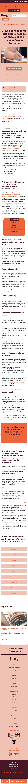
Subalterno (14, 694)
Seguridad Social (14, 691)
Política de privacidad (13, 766)
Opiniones (14, 718)
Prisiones (14, 699)
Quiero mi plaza (14, 10)
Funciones (14, 587)
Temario (14, 560)
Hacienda (14, 680)
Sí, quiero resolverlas (14, 439)
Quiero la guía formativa (14, 74)
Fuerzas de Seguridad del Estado (14, 673)
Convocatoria (14, 576)
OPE (14, 565)
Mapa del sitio (13, 768)
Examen (14, 571)
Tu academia (14, 710)
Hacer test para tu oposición (14, 232)
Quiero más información (14, 68)
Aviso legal (13, 762)
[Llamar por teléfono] (3, 781)
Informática (8, 24)
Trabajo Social (14, 696)
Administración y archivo (14, 667)
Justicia (14, 683)
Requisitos (14, 549)
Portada (3, 24)
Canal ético (14, 715)
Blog (10, 1)
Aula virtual (23, 1)
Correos (14, 670)
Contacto (16, 1)
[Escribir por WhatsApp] (7, 781)
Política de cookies (13, 764)
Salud (14, 688)
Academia (14, 582)
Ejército (14, 675)
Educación (14, 678)
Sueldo (14, 554)
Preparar (14, 593)
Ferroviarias (14, 686)
